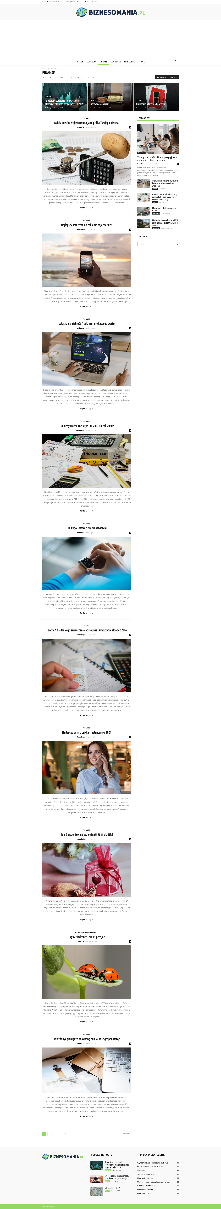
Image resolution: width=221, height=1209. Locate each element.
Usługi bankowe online (51, 78)
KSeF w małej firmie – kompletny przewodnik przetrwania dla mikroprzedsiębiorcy (164, 197)
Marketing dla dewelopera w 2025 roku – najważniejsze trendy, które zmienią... (165, 223)
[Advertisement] (110, 39)
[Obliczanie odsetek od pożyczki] (156, 97)
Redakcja (48, 108)
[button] (176, 62)
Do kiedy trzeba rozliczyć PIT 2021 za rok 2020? (87, 426)
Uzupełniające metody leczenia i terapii (153, 1182)
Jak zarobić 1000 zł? (112, 1188)
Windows (141, 1170)
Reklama (86, 2)
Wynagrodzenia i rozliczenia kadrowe (152, 1163)
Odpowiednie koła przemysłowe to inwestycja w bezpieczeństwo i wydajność (165, 183)
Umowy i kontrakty (145, 1178)
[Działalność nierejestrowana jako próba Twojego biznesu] (86, 158)
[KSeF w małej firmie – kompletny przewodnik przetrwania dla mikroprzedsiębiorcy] (143, 197)
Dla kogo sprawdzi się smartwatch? (87, 528)
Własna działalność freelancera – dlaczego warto (87, 323)
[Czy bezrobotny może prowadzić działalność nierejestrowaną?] (96, 1179)
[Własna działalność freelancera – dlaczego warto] (86, 359)
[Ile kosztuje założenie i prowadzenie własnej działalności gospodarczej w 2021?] (64, 97)
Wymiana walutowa (68, 78)
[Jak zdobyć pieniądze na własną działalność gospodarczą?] (86, 1070)
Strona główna (70, 2)
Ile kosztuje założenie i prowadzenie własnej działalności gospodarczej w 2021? (117, 1164)
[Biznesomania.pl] (110, 12)
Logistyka (116, 61)
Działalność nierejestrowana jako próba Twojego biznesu (86, 123)
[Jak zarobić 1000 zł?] (96, 1191)
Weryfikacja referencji (146, 1186)
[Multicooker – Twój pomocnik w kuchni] (143, 211)
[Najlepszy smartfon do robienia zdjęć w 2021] (86, 260)
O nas (79, 2)
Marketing (129, 61)
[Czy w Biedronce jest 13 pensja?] (86, 972)
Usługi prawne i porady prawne (150, 1166)
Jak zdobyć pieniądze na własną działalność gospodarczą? (87, 1039)
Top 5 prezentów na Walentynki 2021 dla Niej (87, 834)
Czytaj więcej (85, 208)
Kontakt (94, 2)
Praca (142, 61)
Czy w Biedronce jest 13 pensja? (87, 937)
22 (66, 1134)
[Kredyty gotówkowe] (110, 97)
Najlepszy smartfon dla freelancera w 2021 (86, 732)
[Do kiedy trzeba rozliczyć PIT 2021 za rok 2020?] (86, 461)
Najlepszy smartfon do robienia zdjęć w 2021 (86, 225)
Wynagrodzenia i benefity (86, 78)
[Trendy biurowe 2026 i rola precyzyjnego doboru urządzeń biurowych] (158, 139)
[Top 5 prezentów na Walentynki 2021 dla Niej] (86, 870)
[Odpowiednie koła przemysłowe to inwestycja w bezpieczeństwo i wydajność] (143, 183)
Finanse (103, 61)
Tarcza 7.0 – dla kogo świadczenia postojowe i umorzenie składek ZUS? (86, 630)
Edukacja (91, 61)
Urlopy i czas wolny (145, 1189)
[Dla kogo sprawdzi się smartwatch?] (86, 563)
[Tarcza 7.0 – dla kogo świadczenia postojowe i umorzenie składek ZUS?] (86, 665)
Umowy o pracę (144, 1193)
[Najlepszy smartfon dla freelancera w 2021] (86, 767)
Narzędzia (141, 153)
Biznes (79, 61)
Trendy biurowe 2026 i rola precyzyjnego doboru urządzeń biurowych (157, 159)
